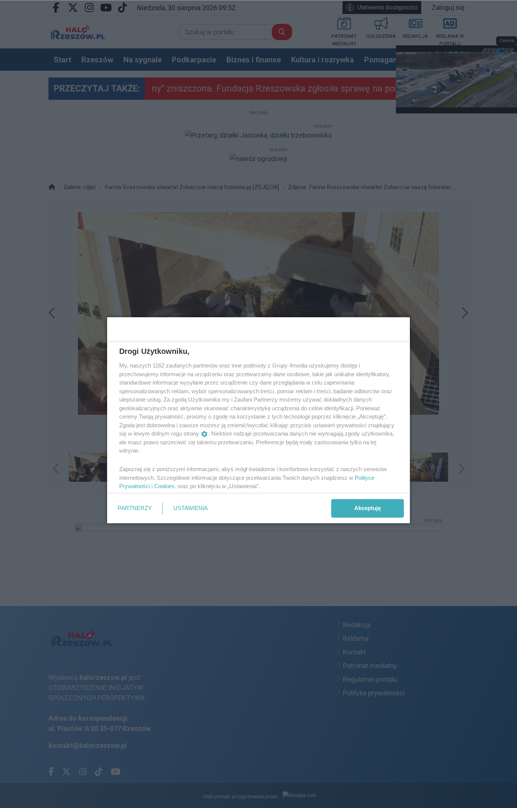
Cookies (164, 486)
